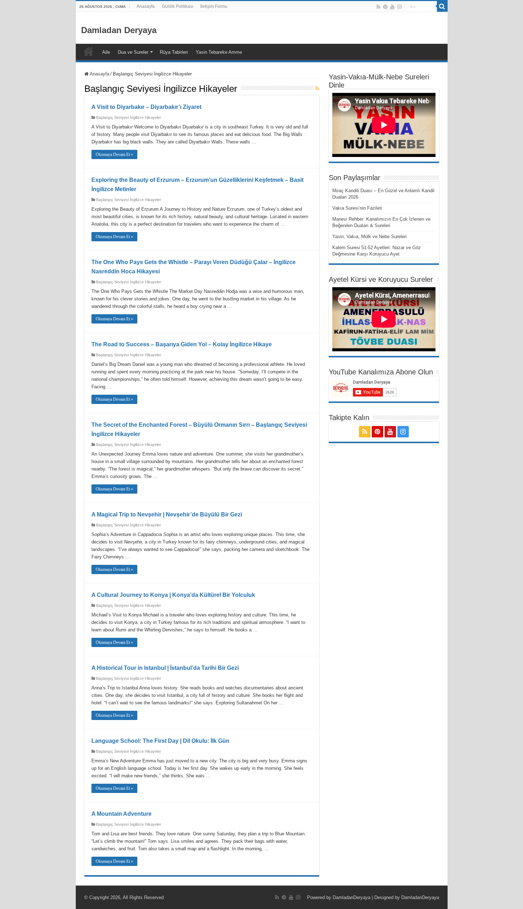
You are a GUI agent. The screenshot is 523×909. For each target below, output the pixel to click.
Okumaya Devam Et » (114, 154)
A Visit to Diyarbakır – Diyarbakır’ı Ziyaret (146, 107)
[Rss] (378, 6)
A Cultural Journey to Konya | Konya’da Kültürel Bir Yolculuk (173, 595)
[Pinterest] (385, 6)
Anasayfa (146, 6)
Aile (106, 52)
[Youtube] (392, 6)
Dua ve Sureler (133, 52)
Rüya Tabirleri (174, 52)
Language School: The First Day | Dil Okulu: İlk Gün (160, 741)
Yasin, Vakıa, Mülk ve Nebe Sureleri (369, 236)
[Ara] (442, 6)
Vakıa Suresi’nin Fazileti (357, 208)
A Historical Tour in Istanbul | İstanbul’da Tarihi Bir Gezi (165, 668)
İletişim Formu (213, 6)
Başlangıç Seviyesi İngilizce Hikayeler (128, 117)
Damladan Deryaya (119, 30)
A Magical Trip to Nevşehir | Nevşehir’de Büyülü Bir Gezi (166, 514)
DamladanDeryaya (351, 897)
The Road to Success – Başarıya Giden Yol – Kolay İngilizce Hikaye (181, 344)
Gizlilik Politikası (177, 6)
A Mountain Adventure (121, 814)
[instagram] (399, 6)
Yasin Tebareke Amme (219, 52)
